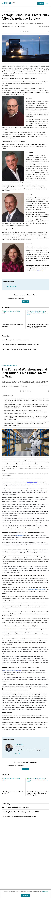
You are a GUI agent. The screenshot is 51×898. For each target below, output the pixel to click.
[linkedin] (23, 31)
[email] (30, 31)
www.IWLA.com (37, 271)
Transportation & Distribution (9, 10)
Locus (38, 749)
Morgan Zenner (6, 26)
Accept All (25, 895)
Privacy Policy (44, 891)
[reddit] (28, 31)
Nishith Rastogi (5, 386)
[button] (3, 3)
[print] (48, 31)
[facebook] (20, 31)
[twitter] (25, 31)
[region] (25, 893)
